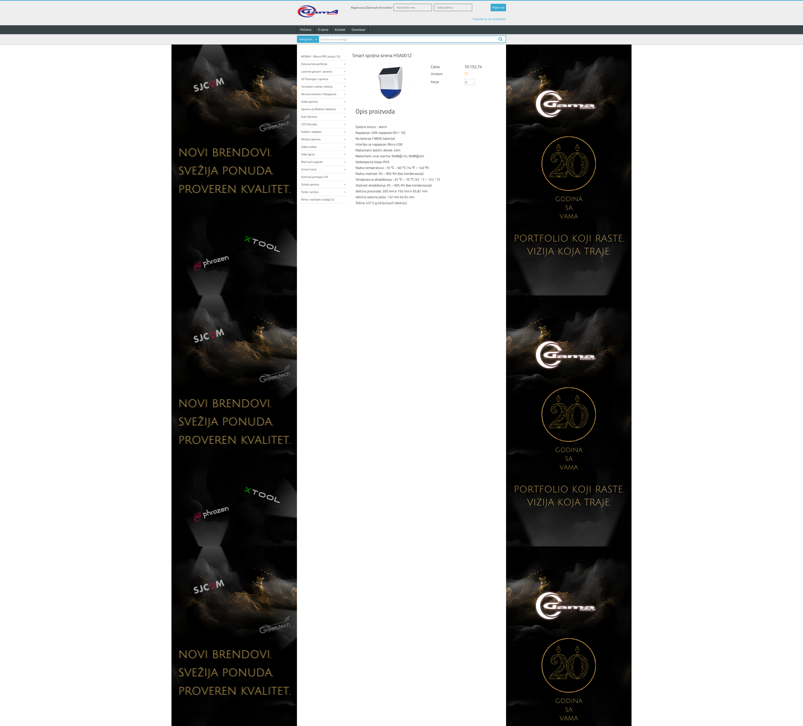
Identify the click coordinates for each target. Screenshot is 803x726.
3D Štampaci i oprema (314, 79)
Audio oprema (309, 101)
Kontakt (340, 29)
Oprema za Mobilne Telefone (318, 109)
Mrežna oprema (311, 139)
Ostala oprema (310, 184)
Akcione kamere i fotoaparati (318, 94)
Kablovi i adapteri (311, 131)
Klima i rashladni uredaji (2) (317, 199)
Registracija (358, 7)
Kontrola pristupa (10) (314, 177)
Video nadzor (309, 146)
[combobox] (308, 40)
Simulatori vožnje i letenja (316, 86)
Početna (305, 29)
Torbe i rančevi (310, 192)
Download (358, 29)
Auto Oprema (309, 116)
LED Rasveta (309, 124)
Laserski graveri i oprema (316, 71)
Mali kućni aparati (312, 162)
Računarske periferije (314, 64)
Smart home (309, 169)
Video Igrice (308, 154)
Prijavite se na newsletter (489, 19)
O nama (323, 29)
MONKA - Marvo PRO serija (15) (320, 56)
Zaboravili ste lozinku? (380, 7)
